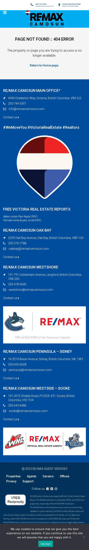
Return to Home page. (44, 65)
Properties (13, 476)
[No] (84, 537)
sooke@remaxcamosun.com (28, 411)
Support (28, 481)
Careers (48, 476)
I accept (45, 543)
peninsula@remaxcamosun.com (30, 370)
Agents (31, 476)
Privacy (11, 481)
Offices (64, 476)
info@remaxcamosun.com (26, 109)
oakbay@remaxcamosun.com (29, 248)
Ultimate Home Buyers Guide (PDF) (22, 220)
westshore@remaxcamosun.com (31, 289)
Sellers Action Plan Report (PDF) (20, 216)
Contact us (10, 117)
